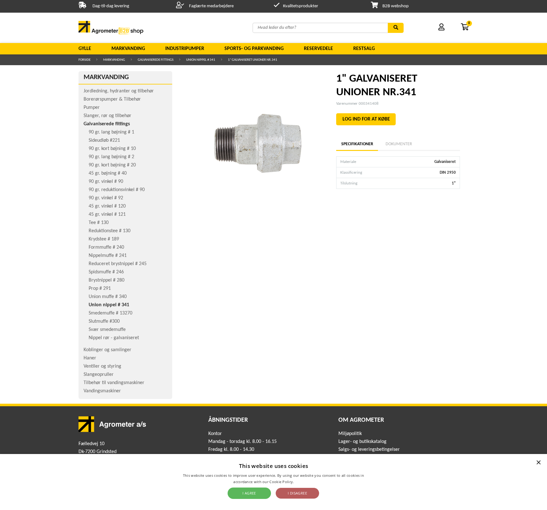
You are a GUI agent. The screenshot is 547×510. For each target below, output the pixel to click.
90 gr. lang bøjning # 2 (111, 156)
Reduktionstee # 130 (109, 230)
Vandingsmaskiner (102, 391)
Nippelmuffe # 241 (108, 255)
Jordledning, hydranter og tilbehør (119, 91)
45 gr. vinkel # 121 (107, 214)
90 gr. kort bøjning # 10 (112, 148)
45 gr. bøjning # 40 (108, 173)
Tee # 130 (99, 222)
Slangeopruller (99, 374)
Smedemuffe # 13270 (110, 313)
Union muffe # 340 (108, 296)
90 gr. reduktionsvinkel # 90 (117, 189)
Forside (85, 60)
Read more (304, 481)
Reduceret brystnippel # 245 (118, 263)
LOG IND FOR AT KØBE (366, 119)
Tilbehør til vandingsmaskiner (114, 382)
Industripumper (184, 48)
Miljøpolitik (350, 433)
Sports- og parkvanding (254, 48)
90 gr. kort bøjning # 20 (112, 165)
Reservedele (318, 48)
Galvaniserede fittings (155, 60)
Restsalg (364, 48)
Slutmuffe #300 (104, 321)
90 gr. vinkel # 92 (106, 198)
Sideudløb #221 (104, 140)
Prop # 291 (100, 288)
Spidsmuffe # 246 (106, 272)
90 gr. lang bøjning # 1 (111, 132)
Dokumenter (399, 144)
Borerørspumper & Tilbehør (112, 99)
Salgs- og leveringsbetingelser (369, 449)
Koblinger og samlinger (107, 349)
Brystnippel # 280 (106, 280)
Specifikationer (357, 144)
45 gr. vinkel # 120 (107, 206)
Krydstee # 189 (104, 239)
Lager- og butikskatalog (362, 441)
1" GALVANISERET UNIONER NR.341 (252, 60)
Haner (90, 358)
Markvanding (128, 48)
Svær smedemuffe (107, 329)
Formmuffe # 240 (106, 247)
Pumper (92, 107)
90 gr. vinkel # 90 (106, 181)
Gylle (85, 48)
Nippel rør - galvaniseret (114, 337)
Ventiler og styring (102, 366)
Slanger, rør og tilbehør (107, 115)
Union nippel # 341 (200, 60)
